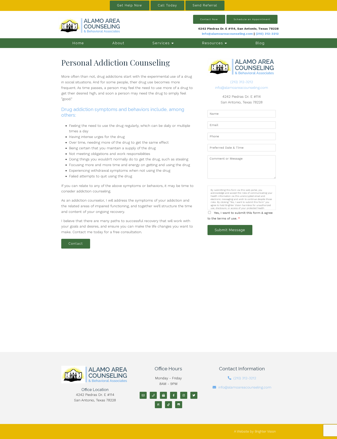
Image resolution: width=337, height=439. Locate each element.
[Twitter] (193, 395)
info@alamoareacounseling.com (227, 34)
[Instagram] (183, 395)
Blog (260, 43)
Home (78, 43)
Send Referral (205, 5)
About (118, 43)
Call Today (167, 5)
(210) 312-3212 (241, 82)
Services (161, 43)
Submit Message (230, 230)
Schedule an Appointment (252, 19)
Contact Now (209, 19)
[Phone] (153, 395)
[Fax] (163, 395)
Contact (75, 243)
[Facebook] (173, 395)
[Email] (143, 395)
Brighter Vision (265, 431)
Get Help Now (129, 5)
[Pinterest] (158, 404)
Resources (212, 43)
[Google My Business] (178, 404)
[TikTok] (168, 404)
